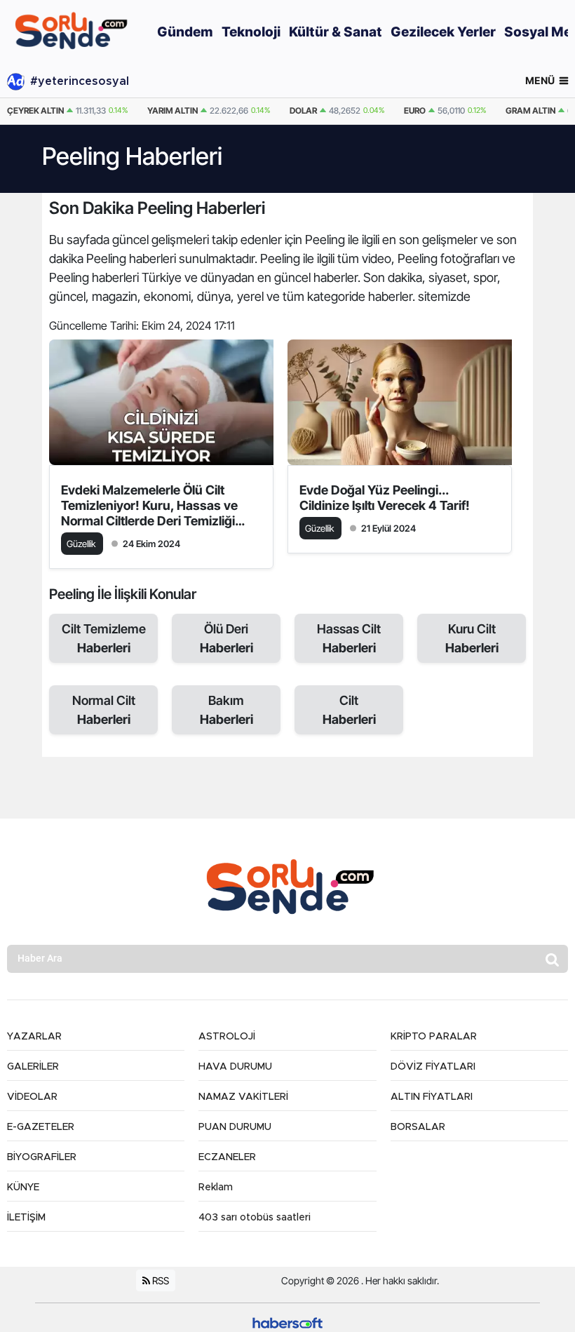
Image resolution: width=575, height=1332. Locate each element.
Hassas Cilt (349, 638)
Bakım (226, 710)
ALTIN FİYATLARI (432, 1097)
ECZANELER (227, 1157)
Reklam (215, 1187)
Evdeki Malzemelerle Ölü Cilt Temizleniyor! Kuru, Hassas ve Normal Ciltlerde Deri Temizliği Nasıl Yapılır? (149, 506)
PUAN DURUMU (234, 1127)
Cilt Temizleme (104, 638)
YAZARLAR (34, 1037)
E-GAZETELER (40, 1127)
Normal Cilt (103, 710)
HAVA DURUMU (235, 1067)
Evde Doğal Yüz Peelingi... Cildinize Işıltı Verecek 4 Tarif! (384, 498)
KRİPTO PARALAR (434, 1037)
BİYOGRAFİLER (41, 1157)
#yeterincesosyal (79, 81)
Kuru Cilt (472, 638)
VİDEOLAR (32, 1097)
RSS (159, 1280)
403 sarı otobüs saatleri (254, 1218)
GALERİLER (33, 1067)
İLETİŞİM (26, 1218)
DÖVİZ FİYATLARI (433, 1067)
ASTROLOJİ (226, 1037)
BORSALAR (418, 1127)
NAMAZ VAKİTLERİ (243, 1097)
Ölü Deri (226, 638)
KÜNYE (23, 1187)
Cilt (349, 710)
